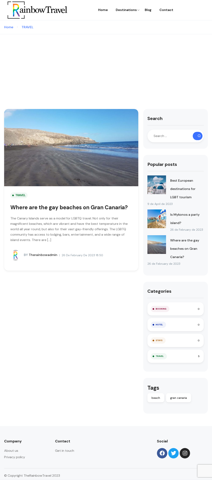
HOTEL (159, 324)
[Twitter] (173, 453)
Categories (159, 291)
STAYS (159, 340)
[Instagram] (185, 453)
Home (103, 10)
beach (156, 398)
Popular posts (162, 164)
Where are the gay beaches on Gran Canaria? (69, 207)
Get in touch (64, 450)
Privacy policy (14, 457)
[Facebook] (162, 453)
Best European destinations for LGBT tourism (182, 188)
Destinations (126, 10)
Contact (166, 10)
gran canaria (178, 398)
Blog (148, 10)
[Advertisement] (106, 65)
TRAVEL (27, 27)
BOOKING (161, 308)
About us (11, 450)
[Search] (197, 136)
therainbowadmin (40, 255)
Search (155, 118)
